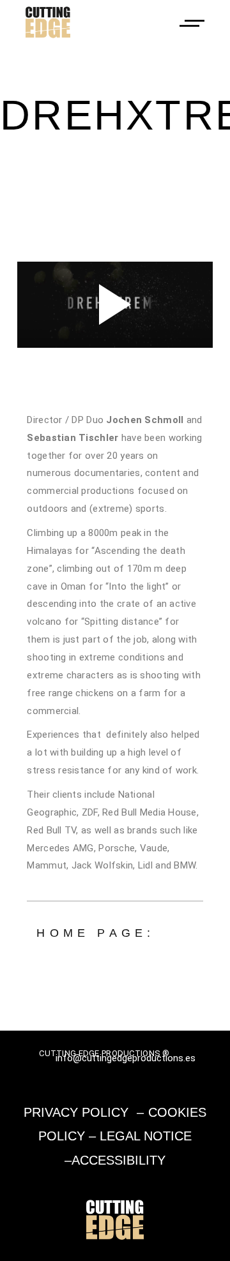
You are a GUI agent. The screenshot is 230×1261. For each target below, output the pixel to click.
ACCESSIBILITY (118, 1160)
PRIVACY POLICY (76, 1112)
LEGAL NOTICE (146, 1136)
